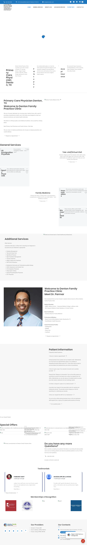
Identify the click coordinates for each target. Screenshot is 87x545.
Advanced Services (59, 7)
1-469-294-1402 (50, 456)
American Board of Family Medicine (53, 313)
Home (29, 7)
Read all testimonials (11, 493)
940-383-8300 (9, 2)
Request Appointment (43, 143)
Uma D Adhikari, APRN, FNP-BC (38, 529)
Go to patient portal (55, 404)
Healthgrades (48, 326)
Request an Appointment (12, 136)
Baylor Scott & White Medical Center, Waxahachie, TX (57, 319)
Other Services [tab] (8, 243)
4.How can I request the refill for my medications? (61, 394)
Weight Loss (48, 7)
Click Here (30, 126)
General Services (38, 7)
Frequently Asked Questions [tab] (55, 352)
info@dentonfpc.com (49, 2)
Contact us (80, 7)
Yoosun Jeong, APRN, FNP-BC (38, 531)
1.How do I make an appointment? (57, 356)
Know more (43, 39)
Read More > (17, 489)
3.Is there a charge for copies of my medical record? (61, 383)
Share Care (47, 330)
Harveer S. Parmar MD (36, 528)
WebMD (47, 328)
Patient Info (70, 7)
